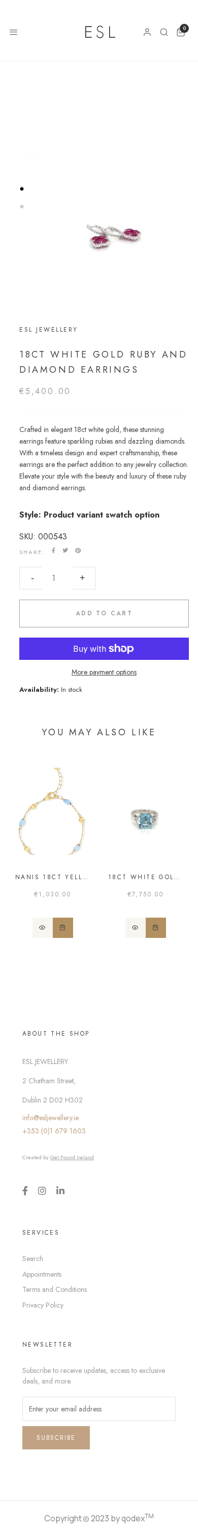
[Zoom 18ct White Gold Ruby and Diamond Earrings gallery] (99, 238)
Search (32, 1258)
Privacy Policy (42, 1305)
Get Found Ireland (72, 1157)
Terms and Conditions (54, 1289)
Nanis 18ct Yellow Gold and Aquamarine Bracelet (52, 877)
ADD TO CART (104, 613)
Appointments (41, 1274)
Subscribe (56, 1437)
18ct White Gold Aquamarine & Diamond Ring (145, 877)
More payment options (104, 672)
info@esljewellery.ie (50, 1118)
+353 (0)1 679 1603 (54, 1131)
